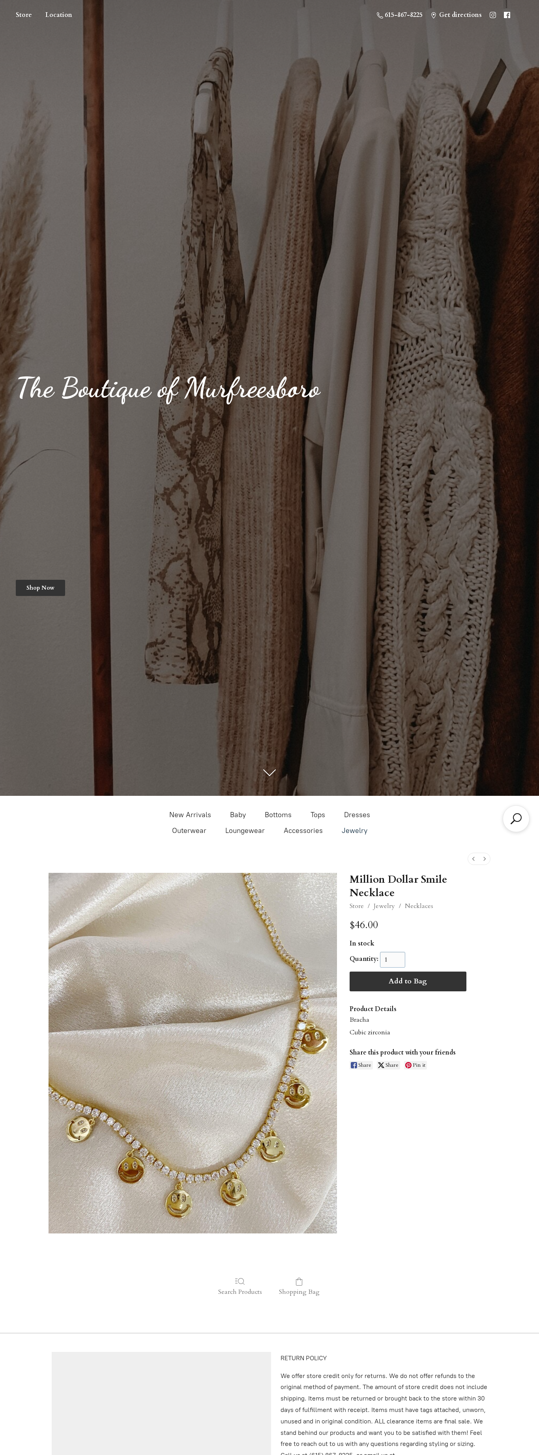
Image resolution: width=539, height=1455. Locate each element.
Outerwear (189, 830)
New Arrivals (190, 814)
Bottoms (278, 814)
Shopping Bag (299, 1292)
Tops (318, 814)
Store (24, 15)
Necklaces (419, 906)
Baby (238, 814)
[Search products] (516, 819)
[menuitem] (473, 859)
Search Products (240, 1292)
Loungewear (245, 830)
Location (58, 15)
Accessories (303, 830)
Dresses (357, 814)
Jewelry (354, 830)
